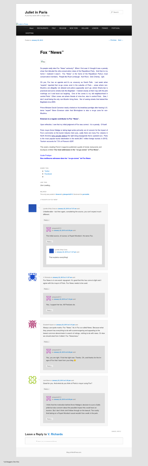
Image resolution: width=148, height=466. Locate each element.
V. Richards (55, 434)
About (31, 28)
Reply (46, 220)
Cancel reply (116, 431)
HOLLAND (85, 28)
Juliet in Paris (36, 12)
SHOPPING (30, 33)
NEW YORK (74, 28)
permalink (86, 194)
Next (120, 40)
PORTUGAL (116, 28)
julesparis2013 (68, 194)
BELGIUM (62, 28)
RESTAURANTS (42, 28)
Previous (112, 40)
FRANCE (105, 28)
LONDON (95, 28)
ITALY (54, 28)
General (58, 194)
